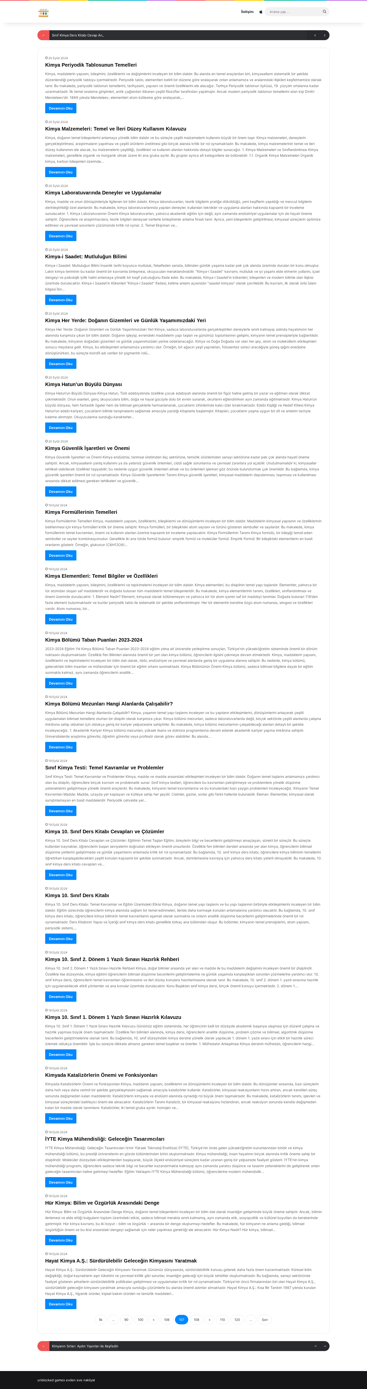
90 (126, 1320)
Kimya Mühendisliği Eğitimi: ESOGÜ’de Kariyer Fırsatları (94, 1346)
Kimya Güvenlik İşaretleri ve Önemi (87, 448)
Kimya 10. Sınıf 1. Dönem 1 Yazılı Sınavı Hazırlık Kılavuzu (113, 1017)
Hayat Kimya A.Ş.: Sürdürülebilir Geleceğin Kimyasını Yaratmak (121, 1260)
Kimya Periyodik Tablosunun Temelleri (91, 65)
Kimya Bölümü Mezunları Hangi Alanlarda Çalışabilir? (109, 703)
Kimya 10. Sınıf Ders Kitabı (77, 895)
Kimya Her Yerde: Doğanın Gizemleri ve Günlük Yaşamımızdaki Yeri (125, 320)
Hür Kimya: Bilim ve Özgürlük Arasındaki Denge (102, 1203)
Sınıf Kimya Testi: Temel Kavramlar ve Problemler (104, 767)
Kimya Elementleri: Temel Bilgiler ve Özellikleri (101, 576)
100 (140, 1320)
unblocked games (51, 1380)
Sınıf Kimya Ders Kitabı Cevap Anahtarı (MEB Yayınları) (93, 35)
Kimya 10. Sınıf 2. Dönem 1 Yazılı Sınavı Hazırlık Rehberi (112, 959)
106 (167, 1320)
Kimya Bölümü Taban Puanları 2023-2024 (93, 640)
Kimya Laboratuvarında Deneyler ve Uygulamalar (103, 192)
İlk (100, 1320)
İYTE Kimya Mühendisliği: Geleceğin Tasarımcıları (105, 1139)
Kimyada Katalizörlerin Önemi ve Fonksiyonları (101, 1075)
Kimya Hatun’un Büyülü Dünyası (83, 384)
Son (265, 1320)
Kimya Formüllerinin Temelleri (81, 512)
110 (222, 1320)
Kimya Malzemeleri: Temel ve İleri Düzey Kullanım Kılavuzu (115, 129)
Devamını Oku (61, 108)
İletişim (247, 11)
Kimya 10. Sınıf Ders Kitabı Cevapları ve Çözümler (104, 831)
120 (237, 1320)
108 (196, 1320)
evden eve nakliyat (80, 1380)
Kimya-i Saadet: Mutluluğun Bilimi (86, 256)
